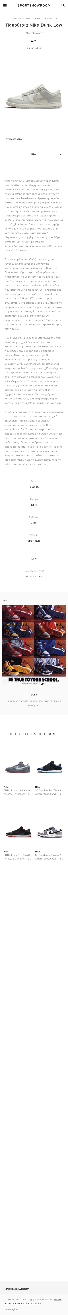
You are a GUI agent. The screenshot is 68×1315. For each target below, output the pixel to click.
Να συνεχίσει (11, 1309)
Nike (28, 18)
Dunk (37, 18)
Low (34, 558)
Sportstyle (34, 540)
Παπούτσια (16, 18)
